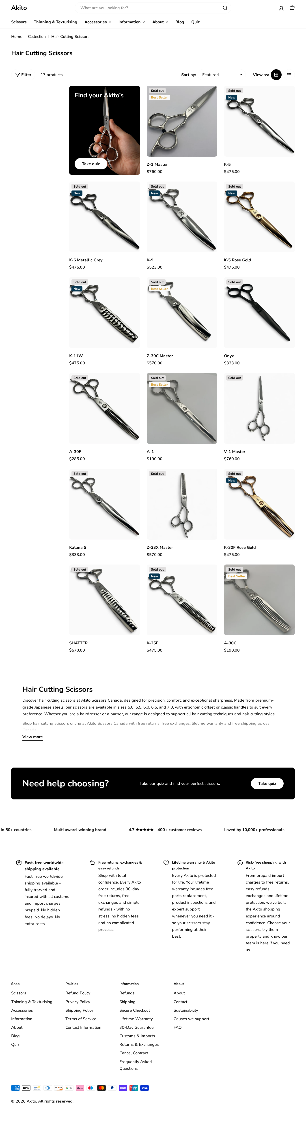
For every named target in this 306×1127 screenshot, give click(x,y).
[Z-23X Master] (182, 504)
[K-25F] (182, 600)
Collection (37, 36)
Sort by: (188, 74)
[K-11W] (104, 312)
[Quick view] (210, 95)
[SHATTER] (104, 600)
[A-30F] (104, 408)
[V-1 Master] (259, 408)
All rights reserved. (55, 1101)
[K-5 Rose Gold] (259, 217)
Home (16, 36)
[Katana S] (104, 504)
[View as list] (289, 74)
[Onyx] (259, 312)
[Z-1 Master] (182, 121)
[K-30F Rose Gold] (259, 504)
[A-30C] (259, 600)
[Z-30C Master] (182, 312)
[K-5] (259, 121)
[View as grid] (276, 74)
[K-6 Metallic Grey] (104, 217)
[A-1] (182, 408)
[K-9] (182, 217)
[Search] (225, 8)
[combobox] (153, 7)
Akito (19, 8)
